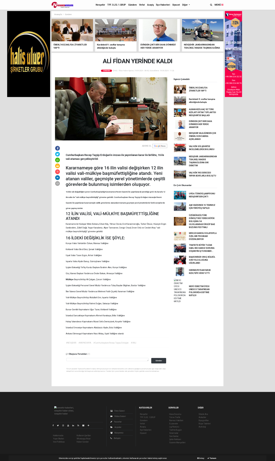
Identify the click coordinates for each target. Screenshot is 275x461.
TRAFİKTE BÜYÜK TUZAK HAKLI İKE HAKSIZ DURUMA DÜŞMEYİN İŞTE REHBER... (201, 248)
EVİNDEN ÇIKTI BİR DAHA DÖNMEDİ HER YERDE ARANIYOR (200, 124)
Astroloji (202, 427)
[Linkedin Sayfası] (74, 425)
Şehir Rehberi (175, 439)
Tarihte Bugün (175, 430)
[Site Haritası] (84, 425)
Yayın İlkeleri (58, 438)
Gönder (159, 361)
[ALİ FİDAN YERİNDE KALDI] (111, 108)
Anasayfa (58, 14)
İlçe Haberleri (163, 4)
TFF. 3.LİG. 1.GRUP (116, 4)
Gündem (132, 4)
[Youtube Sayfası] (69, 425)
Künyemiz (118, 433)
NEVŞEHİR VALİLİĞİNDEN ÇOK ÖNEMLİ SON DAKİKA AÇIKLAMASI (202, 136)
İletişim (117, 438)
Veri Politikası (59, 442)
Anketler (202, 417)
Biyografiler (204, 420)
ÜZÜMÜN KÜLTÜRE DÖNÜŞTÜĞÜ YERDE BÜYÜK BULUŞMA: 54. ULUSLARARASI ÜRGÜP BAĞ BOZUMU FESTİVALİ (202, 221)
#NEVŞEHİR (71, 343)
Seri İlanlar (174, 436)
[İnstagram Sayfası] (64, 425)
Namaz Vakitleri (176, 420)
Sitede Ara (203, 414)
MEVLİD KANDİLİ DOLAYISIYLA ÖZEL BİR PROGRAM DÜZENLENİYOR (203, 236)
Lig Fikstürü (174, 427)
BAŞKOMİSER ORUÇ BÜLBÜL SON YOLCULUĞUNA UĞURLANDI (202, 260)
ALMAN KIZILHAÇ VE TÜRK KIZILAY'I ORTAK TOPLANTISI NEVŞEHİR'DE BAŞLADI (202, 112)
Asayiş (150, 4)
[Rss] (79, 425)
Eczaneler (173, 423)
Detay (201, 458)
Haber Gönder (83, 442)
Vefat (142, 4)
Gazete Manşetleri (177, 442)
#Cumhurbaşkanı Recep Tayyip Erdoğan (111, 343)
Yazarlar (118, 422)
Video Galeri (120, 416)
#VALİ (133, 343)
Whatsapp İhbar (84, 438)
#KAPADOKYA (84, 343)
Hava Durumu (175, 414)
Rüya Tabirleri (205, 423)
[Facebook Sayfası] (54, 425)
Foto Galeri (119, 411)
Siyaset (176, 4)
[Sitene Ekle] (90, 425)
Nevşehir (100, 4)
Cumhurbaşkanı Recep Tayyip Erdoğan (131, 197)
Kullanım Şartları (84, 435)
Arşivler (117, 427)
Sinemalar (173, 433)
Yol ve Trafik (174, 417)
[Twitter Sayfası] (59, 425)
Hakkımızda (58, 435)
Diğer (185, 4)
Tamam (212, 458)
